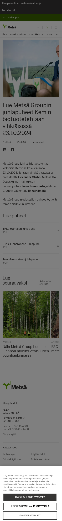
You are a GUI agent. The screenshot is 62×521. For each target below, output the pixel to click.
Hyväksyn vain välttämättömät (30, 506)
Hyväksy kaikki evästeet (30, 497)
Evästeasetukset (30, 515)
